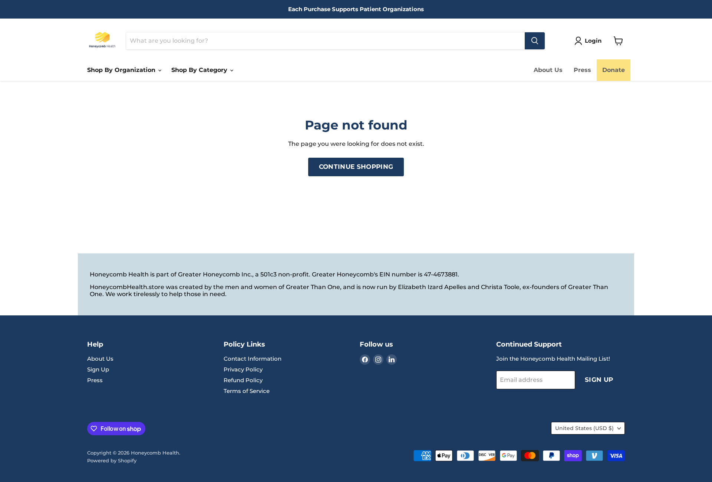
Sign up (599, 379)
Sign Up (98, 369)
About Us (548, 69)
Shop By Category (200, 69)
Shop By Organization (122, 69)
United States (584, 428)
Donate (613, 69)
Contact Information (252, 358)
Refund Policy (243, 380)
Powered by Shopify (111, 460)
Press (582, 69)
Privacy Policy (243, 369)
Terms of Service (247, 390)
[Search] (535, 40)
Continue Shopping (356, 166)
